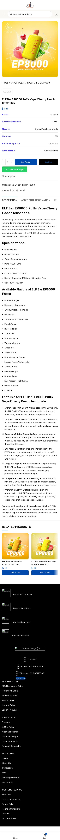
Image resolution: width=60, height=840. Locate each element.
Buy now (48, 162)
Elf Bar (30, 82)
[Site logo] (30, 4)
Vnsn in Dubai (8, 700)
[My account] (56, 14)
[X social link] (13, 190)
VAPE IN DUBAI (17, 82)
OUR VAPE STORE (13, 681)
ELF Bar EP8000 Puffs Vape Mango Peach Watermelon (43, 562)
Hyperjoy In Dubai (10, 690)
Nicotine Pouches (10, 731)
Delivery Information (11, 799)
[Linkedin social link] (20, 190)
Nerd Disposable (10, 741)
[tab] (9, 200)
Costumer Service (12, 789)
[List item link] (30, 666)
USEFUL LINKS (8, 717)
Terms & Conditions (11, 809)
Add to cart (26, 162)
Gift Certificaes (9, 818)
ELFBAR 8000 (43, 82)
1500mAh (53, 143)
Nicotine (8, 268)
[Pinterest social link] (17, 190)
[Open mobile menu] (3, 14)
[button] (30, 169)
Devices (6, 722)
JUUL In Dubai (8, 727)
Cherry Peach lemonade (46, 128)
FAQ (4, 772)
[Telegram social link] (24, 190)
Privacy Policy (8, 804)
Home (5, 82)
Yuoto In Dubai (8, 705)
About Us (6, 763)
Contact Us (7, 768)
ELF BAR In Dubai (9, 710)
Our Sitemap (7, 782)
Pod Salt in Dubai (9, 695)
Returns (5, 813)
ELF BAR (7, 91)
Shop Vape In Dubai (11, 777)
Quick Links (8, 753)
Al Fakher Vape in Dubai (12, 686)
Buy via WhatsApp (15, 169)
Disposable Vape (10, 736)
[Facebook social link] (10, 190)
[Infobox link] (30, 593)
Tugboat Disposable (11, 746)
